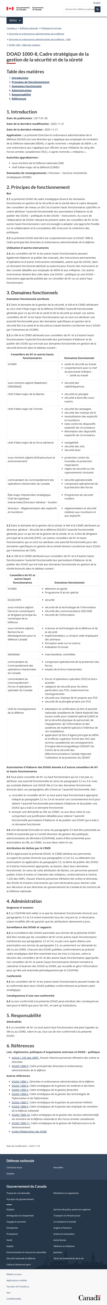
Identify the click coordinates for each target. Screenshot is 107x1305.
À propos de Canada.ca (18, 1286)
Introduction (20, 78)
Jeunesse (58, 1252)
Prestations (12, 1234)
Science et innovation (64, 1234)
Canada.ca (12, 28)
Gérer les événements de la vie (69, 1258)
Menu (16, 20)
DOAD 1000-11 (21, 1123)
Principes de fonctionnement (30, 82)
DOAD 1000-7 (20, 1102)
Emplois (10, 1173)
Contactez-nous (14, 1167)
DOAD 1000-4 (20, 1085)
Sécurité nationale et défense (21, 1258)
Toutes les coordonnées (18, 1193)
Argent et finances (63, 1227)
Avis (8, 1292)
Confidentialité (14, 1298)
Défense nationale (29, 28)
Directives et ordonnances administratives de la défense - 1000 (40, 39)
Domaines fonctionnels (27, 86)
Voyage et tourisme (16, 1221)
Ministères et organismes (66, 1193)
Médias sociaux (14, 1274)
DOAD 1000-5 (20, 1090)
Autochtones (60, 1240)
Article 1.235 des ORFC (25, 1057)
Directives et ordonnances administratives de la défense (36, 33)
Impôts (10, 1246)
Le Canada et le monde (65, 1221)
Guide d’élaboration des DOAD (29, 1131)
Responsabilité (21, 94)
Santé (9, 1240)
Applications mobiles (17, 1280)
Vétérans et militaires (64, 1246)
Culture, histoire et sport (19, 1264)
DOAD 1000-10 (21, 1115)
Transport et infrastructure (67, 1215)
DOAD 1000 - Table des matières (24, 45)
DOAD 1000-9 (20, 1106)
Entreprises (12, 1227)
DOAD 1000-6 (20, 1094)
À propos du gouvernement (20, 1199)
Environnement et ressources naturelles (26, 1252)
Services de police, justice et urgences (72, 1209)
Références (19, 98)
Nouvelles (58, 1167)
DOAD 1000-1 (20, 1081)
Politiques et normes (51, 28)
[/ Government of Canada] (25, 8)
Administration (22, 90)
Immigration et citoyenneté (20, 1215)
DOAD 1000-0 (20, 1066)
